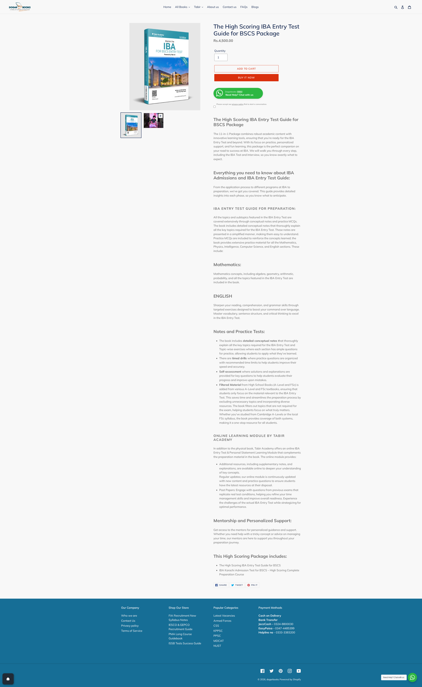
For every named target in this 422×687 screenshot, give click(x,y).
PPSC (217, 635)
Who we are (129, 615)
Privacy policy (130, 625)
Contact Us (128, 620)
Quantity (220, 50)
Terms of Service (131, 630)
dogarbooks (273, 679)
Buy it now (246, 77)
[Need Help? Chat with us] (412, 677)
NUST (217, 645)
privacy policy (237, 104)
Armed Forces (222, 620)
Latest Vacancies (224, 615)
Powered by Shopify (290, 679)
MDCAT (218, 640)
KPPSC (218, 630)
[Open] (8, 679)
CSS (216, 625)
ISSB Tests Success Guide (185, 643)
